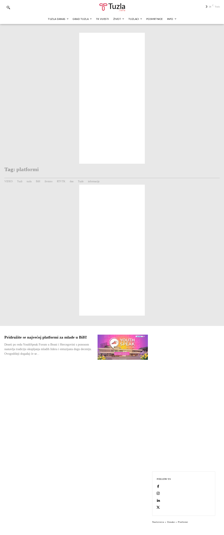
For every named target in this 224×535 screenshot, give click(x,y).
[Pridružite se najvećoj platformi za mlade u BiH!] (123, 347)
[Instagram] (158, 493)
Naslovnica (158, 522)
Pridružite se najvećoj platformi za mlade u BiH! (45, 337)
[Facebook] (158, 486)
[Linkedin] (158, 500)
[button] (8, 7)
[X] (158, 507)
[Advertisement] (112, 98)
